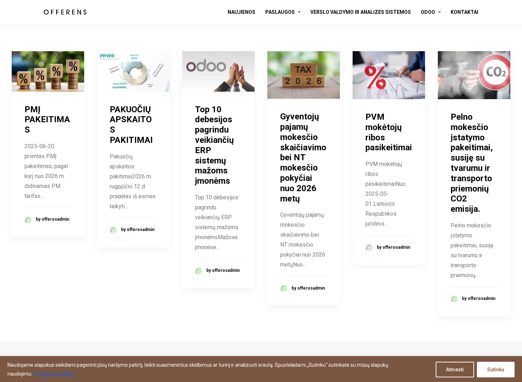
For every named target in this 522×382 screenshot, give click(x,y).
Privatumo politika (54, 374)
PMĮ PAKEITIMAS (47, 119)
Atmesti (455, 369)
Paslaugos (280, 12)
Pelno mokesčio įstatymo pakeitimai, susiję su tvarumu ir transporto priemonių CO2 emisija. (472, 163)
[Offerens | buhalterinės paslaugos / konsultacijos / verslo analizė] (65, 12)
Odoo (428, 12)
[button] (48, 71)
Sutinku (495, 369)
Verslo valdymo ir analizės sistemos (360, 12)
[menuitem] (244, 12)
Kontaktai (464, 12)
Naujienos (241, 12)
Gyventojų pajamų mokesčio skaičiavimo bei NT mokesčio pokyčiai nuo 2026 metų (303, 157)
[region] (261, 369)
